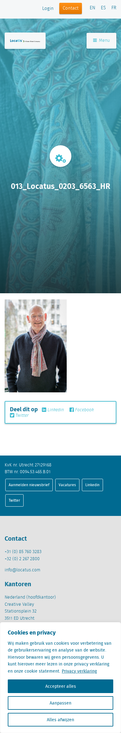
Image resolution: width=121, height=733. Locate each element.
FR (113, 8)
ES (103, 8)
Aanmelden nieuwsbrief (29, 484)
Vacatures (67, 484)
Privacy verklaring (79, 671)
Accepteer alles (60, 686)
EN (92, 8)
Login (48, 8)
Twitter (21, 415)
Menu (104, 40)
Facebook (84, 410)
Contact (70, 8)
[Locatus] (25, 40)
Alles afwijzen (60, 720)
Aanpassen (60, 703)
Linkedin (55, 410)
